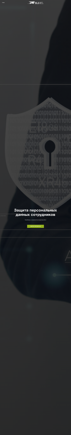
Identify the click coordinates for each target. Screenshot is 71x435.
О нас (3, 2)
